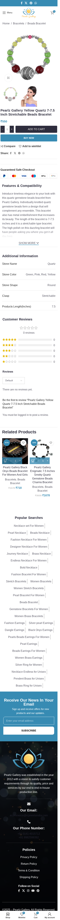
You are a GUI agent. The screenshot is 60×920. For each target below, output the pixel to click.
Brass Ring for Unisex (29, 685)
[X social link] (26, 3)
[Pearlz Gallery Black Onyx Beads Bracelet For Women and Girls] (15, 451)
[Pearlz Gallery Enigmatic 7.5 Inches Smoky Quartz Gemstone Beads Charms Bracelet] (43, 451)
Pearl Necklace (17, 532)
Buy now (29, 138)
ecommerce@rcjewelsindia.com (29, 815)
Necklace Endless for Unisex (29, 671)
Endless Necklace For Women (29, 560)
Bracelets (18, 23)
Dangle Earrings (14, 630)
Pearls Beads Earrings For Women (28, 637)
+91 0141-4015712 (29, 833)
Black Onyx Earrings (40, 630)
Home (6, 23)
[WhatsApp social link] (35, 3)
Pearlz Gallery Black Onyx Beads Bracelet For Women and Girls (15, 471)
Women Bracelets (40, 581)
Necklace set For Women (29, 525)
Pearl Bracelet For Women (28, 595)
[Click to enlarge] (8, 78)
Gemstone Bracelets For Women (29, 609)
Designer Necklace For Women (28, 546)
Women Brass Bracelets (28, 616)
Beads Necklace (40, 532)
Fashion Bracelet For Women (28, 574)
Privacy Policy (28, 857)
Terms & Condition (29, 870)
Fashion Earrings (14, 623)
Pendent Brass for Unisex (29, 678)
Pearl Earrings (28, 643)
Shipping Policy (29, 877)
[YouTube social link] (33, 890)
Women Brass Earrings (28, 657)
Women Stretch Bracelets (29, 588)
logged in (23, 414)
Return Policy (29, 863)
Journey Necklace (17, 553)
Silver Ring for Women (28, 664)
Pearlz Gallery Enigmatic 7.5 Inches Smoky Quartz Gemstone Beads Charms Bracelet (42, 475)
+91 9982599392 (29, 837)
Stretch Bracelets (16, 581)
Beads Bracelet (37, 23)
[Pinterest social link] (30, 3)
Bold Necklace (28, 567)
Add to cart (36, 129)
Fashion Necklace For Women (29, 539)
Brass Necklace (41, 553)
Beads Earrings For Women (28, 650)
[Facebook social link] (22, 3)
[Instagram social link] (28, 890)
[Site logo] (29, 12)
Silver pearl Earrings (41, 623)
